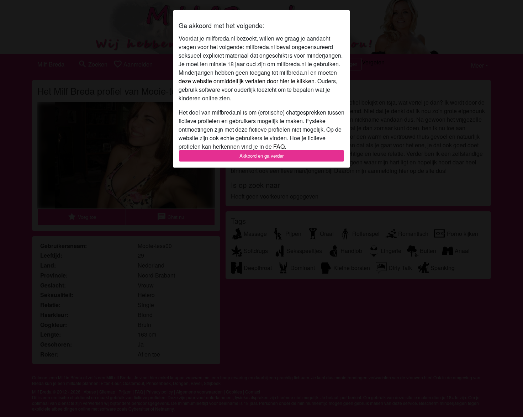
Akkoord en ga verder (261, 155)
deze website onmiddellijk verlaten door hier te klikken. (247, 81)
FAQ (279, 146)
